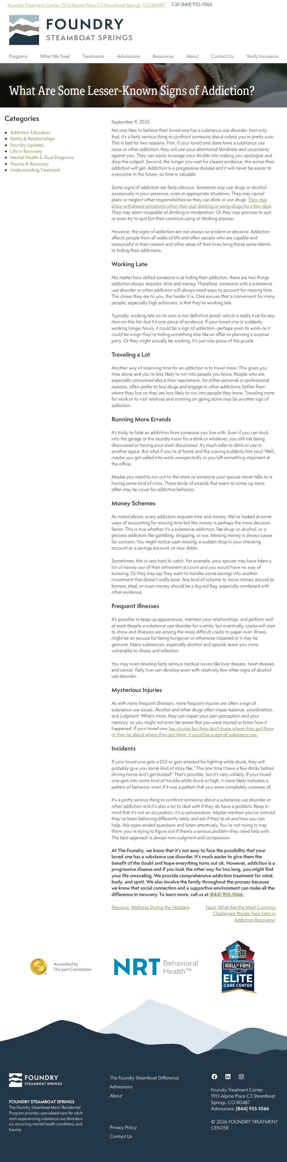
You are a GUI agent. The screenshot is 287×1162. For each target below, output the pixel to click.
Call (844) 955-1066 (192, 4)
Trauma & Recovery (29, 164)
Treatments (93, 56)
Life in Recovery (26, 151)
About (192, 56)
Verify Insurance (262, 56)
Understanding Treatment (35, 170)
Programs (18, 56)
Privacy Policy (123, 1127)
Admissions (128, 56)
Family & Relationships (32, 138)
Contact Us (222, 56)
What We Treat (55, 56)
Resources (163, 56)
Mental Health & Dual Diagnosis (42, 157)
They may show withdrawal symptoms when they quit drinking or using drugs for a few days (191, 203)
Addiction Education (30, 132)
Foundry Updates (27, 145)
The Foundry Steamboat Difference (144, 1078)
